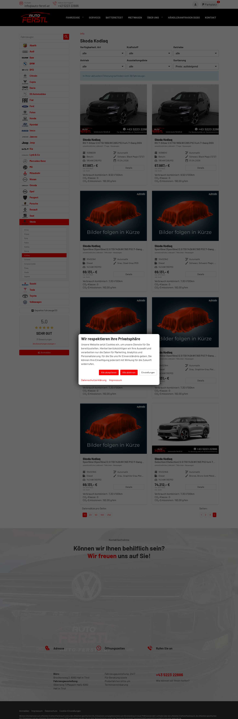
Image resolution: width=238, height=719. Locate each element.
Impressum (115, 380)
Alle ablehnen (129, 372)
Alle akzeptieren (109, 372)
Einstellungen (148, 372)
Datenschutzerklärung (94, 380)
